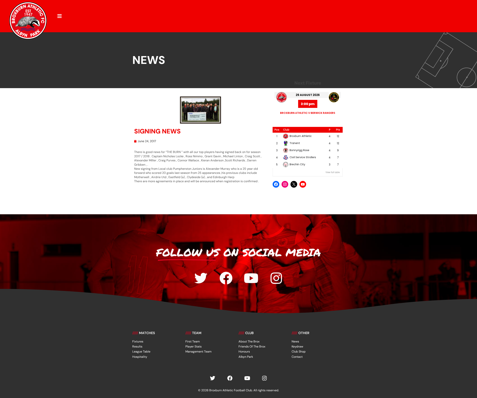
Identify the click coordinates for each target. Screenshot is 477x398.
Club (286, 130)
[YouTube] (302, 184)
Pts (338, 130)
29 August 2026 (308, 95)
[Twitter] (200, 278)
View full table (333, 172)
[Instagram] (285, 184)
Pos (276, 130)
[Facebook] (276, 184)
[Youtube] (251, 278)
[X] (293, 184)
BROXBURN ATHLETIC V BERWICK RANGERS (307, 113)
